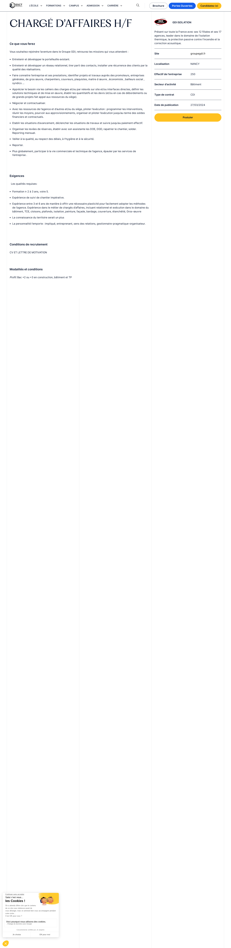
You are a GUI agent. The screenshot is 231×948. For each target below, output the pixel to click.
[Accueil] (16, 5)
